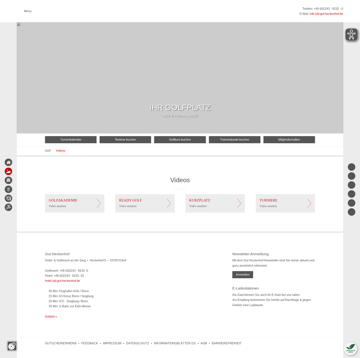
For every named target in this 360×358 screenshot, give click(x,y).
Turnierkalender (70, 139)
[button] (350, 348)
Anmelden (243, 274)
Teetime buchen (125, 139)
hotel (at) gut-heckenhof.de (62, 280)
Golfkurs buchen (180, 139)
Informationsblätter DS (175, 343)
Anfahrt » (51, 316)
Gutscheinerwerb (60, 343)
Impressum (112, 343)
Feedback (89, 343)
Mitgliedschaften (289, 139)
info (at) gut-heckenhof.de (326, 13)
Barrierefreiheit (227, 343)
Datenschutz (137, 343)
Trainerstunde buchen (234, 139)
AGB (204, 343)
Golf (47, 150)
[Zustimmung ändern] (12, 346)
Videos (60, 150)
